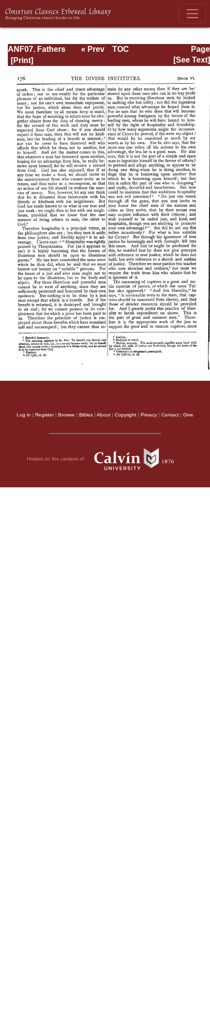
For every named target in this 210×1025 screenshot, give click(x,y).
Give (188, 414)
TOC (120, 49)
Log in (24, 414)
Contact (170, 414)
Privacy (149, 414)
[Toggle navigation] (192, 13)
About (103, 414)
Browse (66, 414)
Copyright (125, 414)
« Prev (93, 49)
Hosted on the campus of (56, 458)
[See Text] (191, 60)
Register (44, 414)
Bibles (86, 414)
